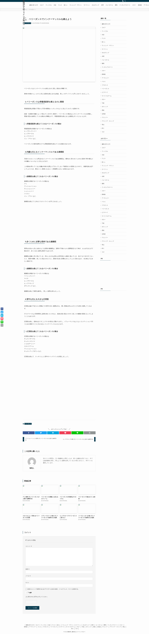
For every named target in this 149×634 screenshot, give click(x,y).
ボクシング (105, 106)
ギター (103, 99)
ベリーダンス (27, 23)
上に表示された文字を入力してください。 (37, 596)
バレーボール (105, 60)
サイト (27, 582)
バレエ (103, 81)
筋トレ (103, 42)
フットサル (105, 31)
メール (28, 576)
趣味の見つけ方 (106, 24)
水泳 (103, 34)
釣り (103, 128)
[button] (29, 432)
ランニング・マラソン (108, 45)
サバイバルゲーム (106, 96)
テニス (103, 38)
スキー (103, 70)
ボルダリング (105, 52)
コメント (29, 546)
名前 (27, 569)
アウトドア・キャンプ (108, 121)
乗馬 (103, 63)
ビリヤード (105, 92)
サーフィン (105, 49)
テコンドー (105, 117)
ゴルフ (103, 27)
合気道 (103, 114)
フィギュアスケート (107, 67)
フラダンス (105, 85)
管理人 (31, 468)
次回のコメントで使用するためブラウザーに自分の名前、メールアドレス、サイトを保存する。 (53, 589)
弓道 (103, 103)
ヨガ (103, 132)
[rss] (123, 1)
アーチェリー (105, 78)
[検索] (125, 1)
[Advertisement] (37, 219)
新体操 (103, 74)
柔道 (103, 110)
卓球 (103, 56)
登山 (103, 124)
